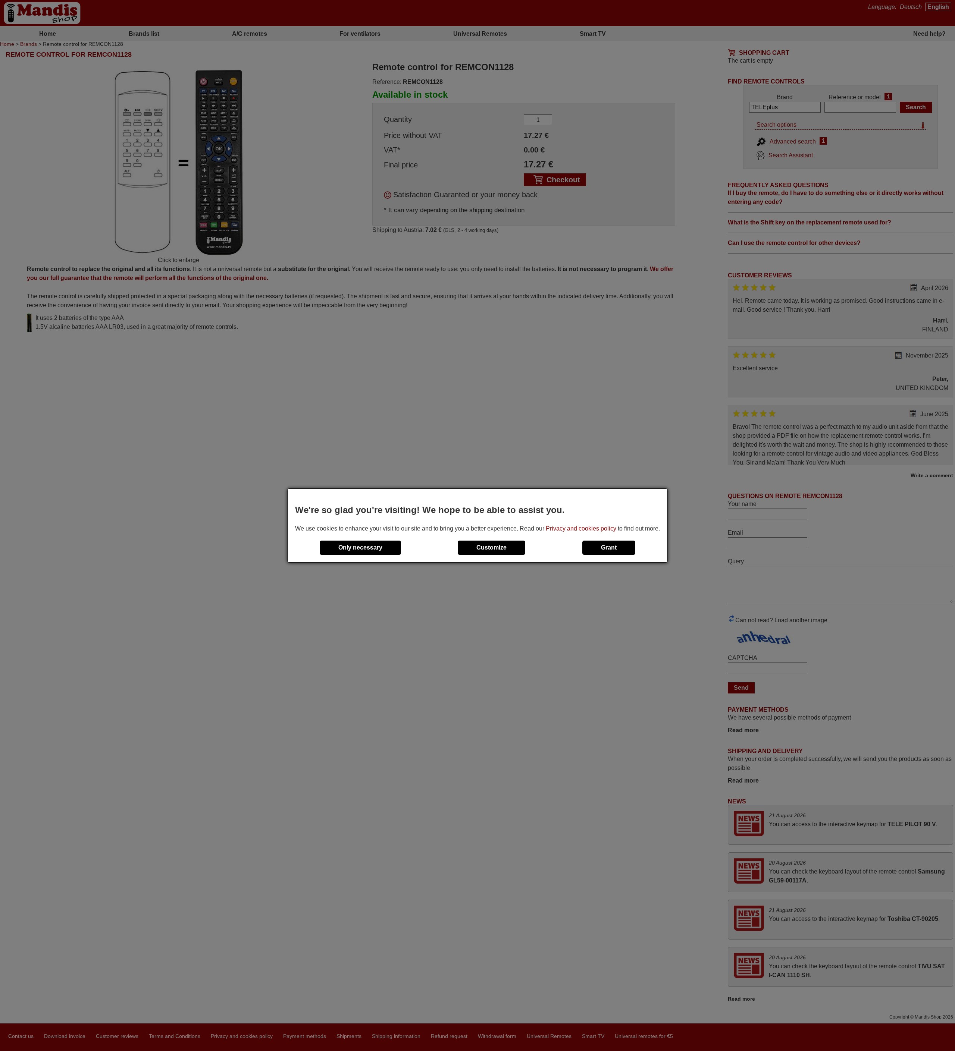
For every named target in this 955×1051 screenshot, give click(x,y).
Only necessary (360, 547)
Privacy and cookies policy (581, 528)
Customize (491, 547)
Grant (609, 547)
